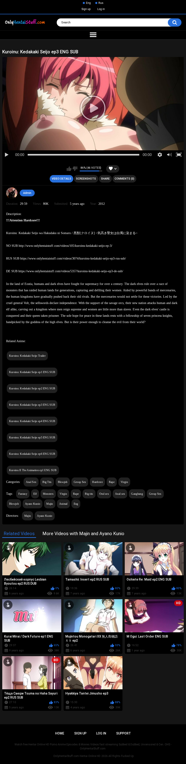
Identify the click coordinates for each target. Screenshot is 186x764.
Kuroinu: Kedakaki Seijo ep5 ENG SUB (32, 437)
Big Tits (46, 482)
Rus (100, 3)
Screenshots (86, 178)
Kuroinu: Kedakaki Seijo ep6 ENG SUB (32, 453)
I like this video (69, 168)
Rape (112, 482)
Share (105, 178)
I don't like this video (75, 168)
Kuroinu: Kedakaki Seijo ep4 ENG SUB (32, 421)
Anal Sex (31, 482)
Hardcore (97, 482)
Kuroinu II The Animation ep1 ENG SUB (33, 470)
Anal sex (120, 493)
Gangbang (137, 493)
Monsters (48, 493)
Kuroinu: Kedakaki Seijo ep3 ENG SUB (32, 404)
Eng (88, 3)
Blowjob (63, 482)
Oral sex (104, 493)
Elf (35, 493)
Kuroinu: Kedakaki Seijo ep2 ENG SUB (32, 388)
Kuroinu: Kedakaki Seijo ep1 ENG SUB (32, 372)
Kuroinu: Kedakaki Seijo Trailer (27, 355)
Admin (27, 193)
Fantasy (22, 493)
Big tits (89, 493)
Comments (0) (124, 178)
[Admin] (11, 193)
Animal (63, 503)
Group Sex (80, 482)
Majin (49, 503)
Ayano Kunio (32, 503)
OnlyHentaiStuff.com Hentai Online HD (76, 756)
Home (59, 733)
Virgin (124, 482)
